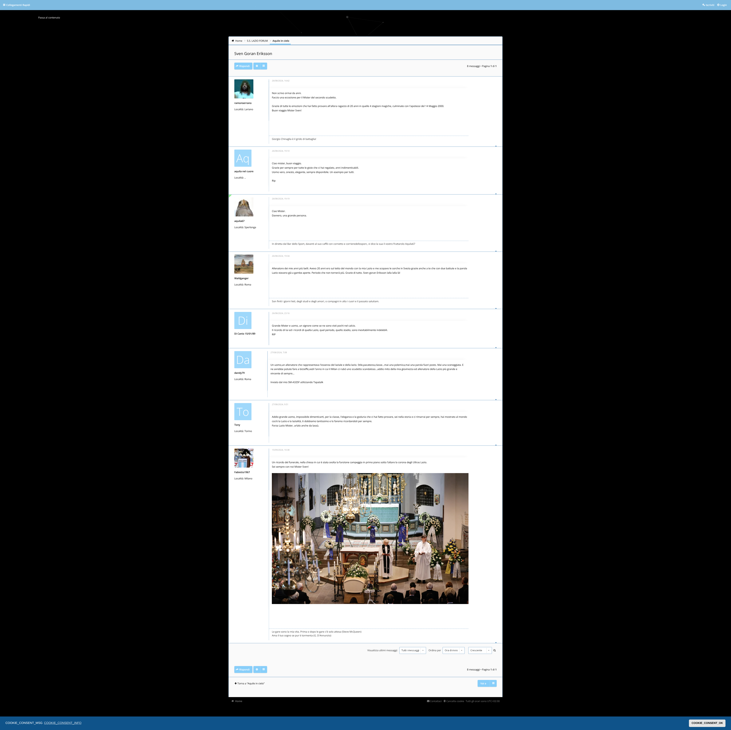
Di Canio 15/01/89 (244, 333)
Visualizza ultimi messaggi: (382, 650)
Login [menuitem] (723, 5)
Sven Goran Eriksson (253, 53)
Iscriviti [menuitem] (710, 5)
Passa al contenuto (49, 17)
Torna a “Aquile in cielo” (250, 683)
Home (238, 701)
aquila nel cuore (244, 171)
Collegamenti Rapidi (18, 5)
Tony (237, 424)
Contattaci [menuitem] (436, 701)
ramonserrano (243, 103)
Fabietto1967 (242, 472)
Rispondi (244, 66)
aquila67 (239, 221)
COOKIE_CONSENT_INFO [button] (62, 723)
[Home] (236, 22)
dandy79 (239, 373)
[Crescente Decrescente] (479, 650)
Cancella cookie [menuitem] (455, 701)
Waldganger (241, 278)
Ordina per (435, 650)
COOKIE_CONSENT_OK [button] (707, 723)
